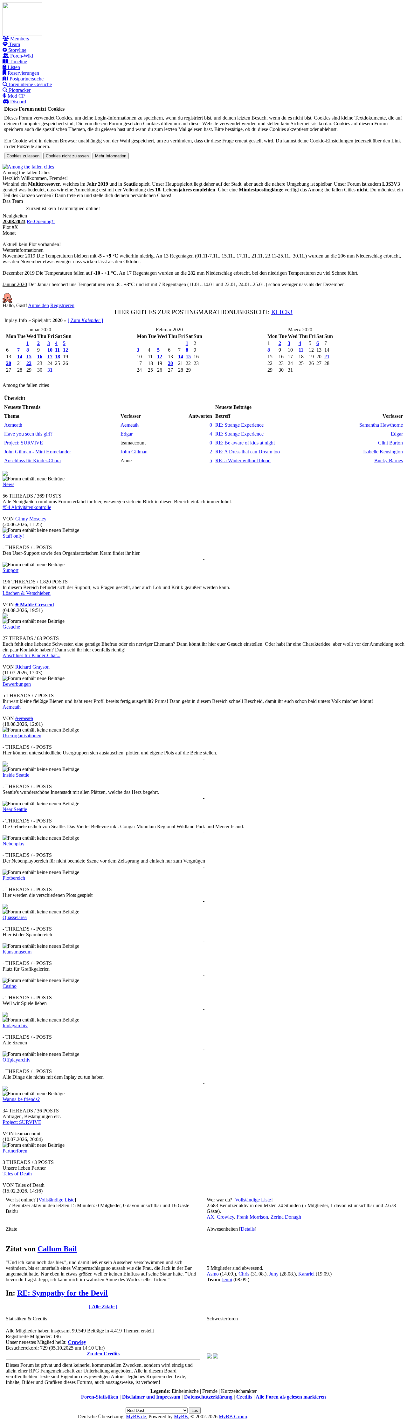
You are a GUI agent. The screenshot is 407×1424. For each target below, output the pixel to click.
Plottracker (19, 90)
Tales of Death (17, 1173)
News (8, 484)
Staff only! (13, 536)
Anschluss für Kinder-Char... (31, 655)
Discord (17, 101)
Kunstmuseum (17, 951)
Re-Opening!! (41, 221)
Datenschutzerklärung (208, 1397)
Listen (13, 67)
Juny (274, 1273)
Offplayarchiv (17, 1060)
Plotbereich (14, 878)
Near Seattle (15, 809)
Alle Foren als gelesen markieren (291, 1397)
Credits (244, 1397)
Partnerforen (15, 1150)
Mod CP (15, 96)
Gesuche (11, 626)
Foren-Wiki (21, 55)
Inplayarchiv (15, 1025)
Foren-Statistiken (99, 1397)
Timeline (17, 61)
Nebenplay (13, 843)
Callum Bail (57, 1249)
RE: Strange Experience (239, 425)
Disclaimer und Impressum (151, 1397)
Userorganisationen (22, 735)
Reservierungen (22, 73)
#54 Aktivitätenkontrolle (27, 507)
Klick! (282, 311)
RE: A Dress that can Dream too (247, 451)
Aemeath (13, 425)
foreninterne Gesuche (30, 84)
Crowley (77, 1342)
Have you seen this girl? (28, 434)
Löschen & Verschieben (27, 593)
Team (14, 44)
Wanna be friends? (21, 1099)
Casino (10, 986)
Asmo (213, 1273)
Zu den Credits (103, 1353)
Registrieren (62, 305)
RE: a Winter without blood (243, 460)
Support (10, 570)
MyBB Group (233, 1416)
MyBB (181, 1416)
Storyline (16, 50)
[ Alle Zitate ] (103, 1306)
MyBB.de (136, 1416)
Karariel (306, 1273)
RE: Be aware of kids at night (245, 442)
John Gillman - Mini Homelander (37, 451)
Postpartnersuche (26, 78)
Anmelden (38, 305)
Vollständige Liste (56, 1199)
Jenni (227, 1279)
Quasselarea (15, 917)
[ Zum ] (85, 320)
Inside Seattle (16, 775)
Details (248, 1229)
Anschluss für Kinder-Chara (32, 460)
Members (19, 38)
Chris (243, 1273)
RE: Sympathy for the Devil (62, 1293)
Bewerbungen (17, 684)
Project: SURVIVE (23, 442)
